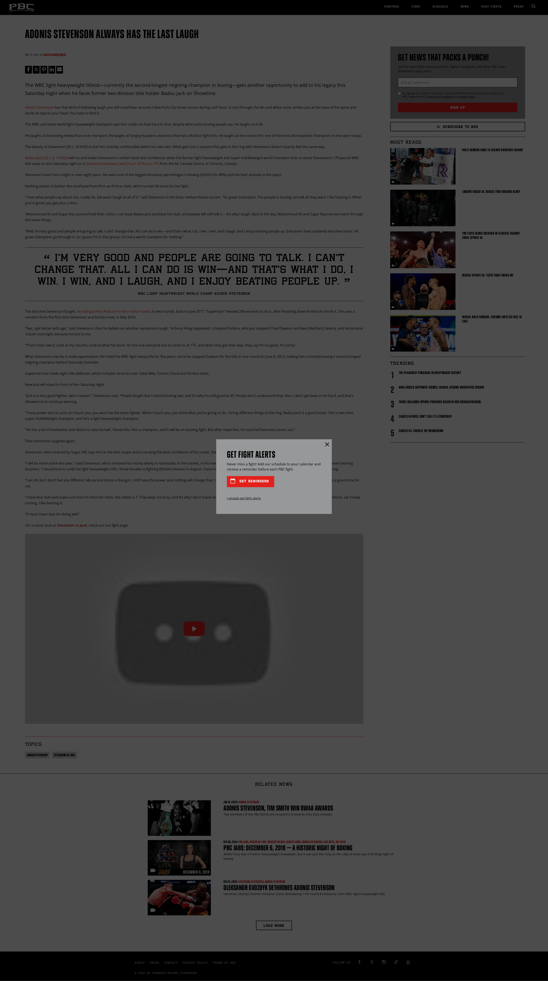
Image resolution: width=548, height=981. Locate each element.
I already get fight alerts (244, 498)
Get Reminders (253, 481)
